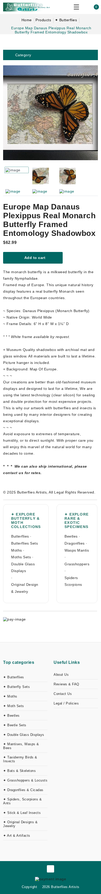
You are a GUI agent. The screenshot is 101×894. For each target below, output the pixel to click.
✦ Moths (10, 696)
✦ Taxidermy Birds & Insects (20, 759)
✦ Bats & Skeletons (19, 771)
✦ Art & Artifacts (16, 835)
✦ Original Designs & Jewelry (20, 824)
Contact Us (63, 694)
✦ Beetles (11, 715)
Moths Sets (21, 557)
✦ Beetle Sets (14, 725)
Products (43, 20)
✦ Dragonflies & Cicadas (23, 790)
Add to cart (34, 258)
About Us (61, 675)
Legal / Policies (66, 703)
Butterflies (20, 536)
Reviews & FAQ (66, 684)
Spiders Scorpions (73, 581)
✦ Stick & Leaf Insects (22, 813)
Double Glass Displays (23, 567)
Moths (16, 550)
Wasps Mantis (76, 550)
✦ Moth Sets (13, 706)
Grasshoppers (76, 564)
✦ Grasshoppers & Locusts (25, 780)
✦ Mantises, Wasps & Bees (21, 746)
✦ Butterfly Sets (16, 687)
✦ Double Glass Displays (23, 735)
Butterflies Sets (24, 543)
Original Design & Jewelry (24, 588)
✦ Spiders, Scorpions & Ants (22, 801)
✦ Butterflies (66, 20)
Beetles (71, 536)
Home (26, 20)
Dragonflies (74, 543)
